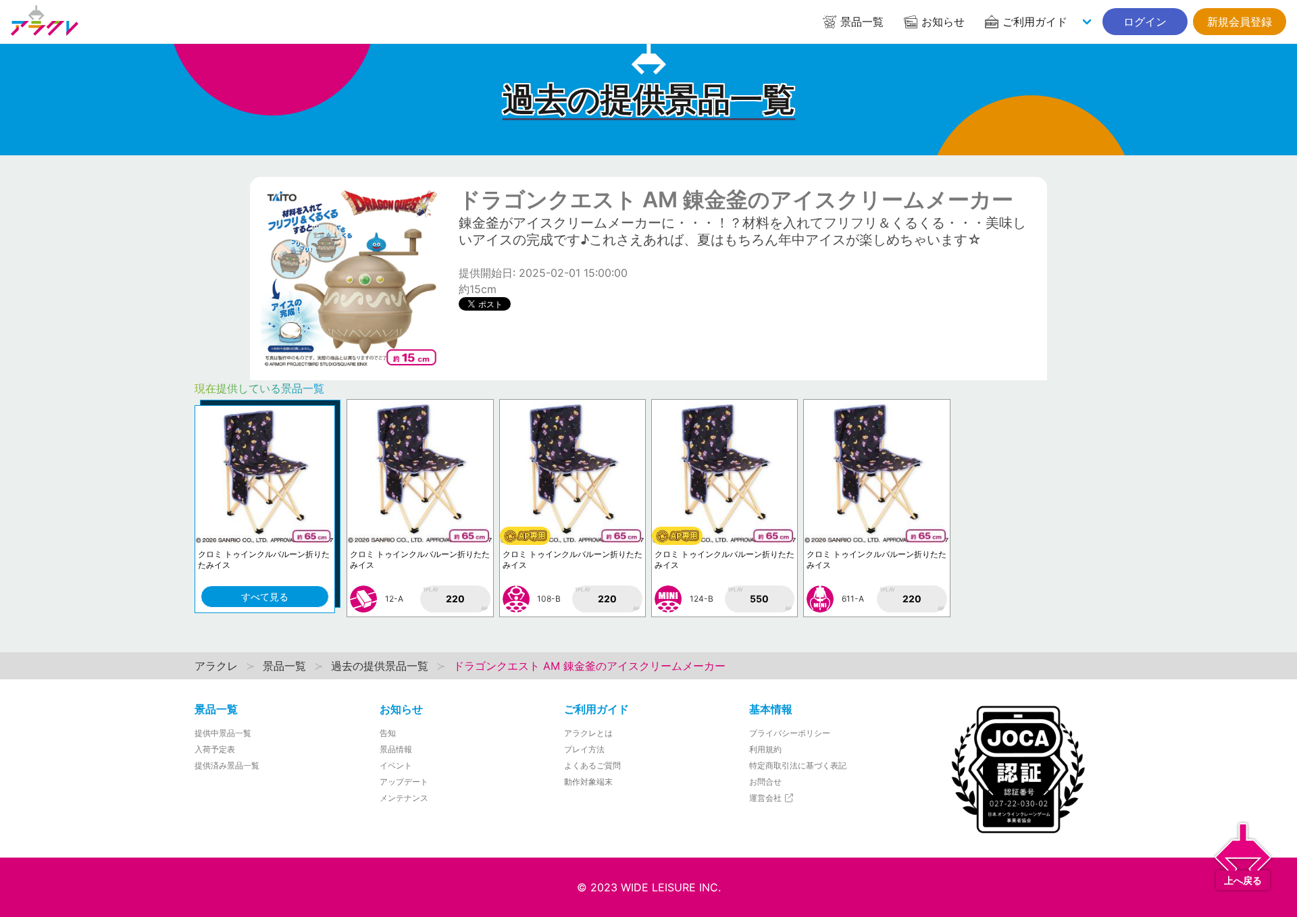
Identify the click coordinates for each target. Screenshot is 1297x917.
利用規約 (765, 749)
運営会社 (766, 798)
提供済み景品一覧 (227, 765)
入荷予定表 (215, 749)
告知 (388, 733)
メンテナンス (404, 798)
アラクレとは (588, 733)
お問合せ (765, 782)
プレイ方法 (584, 749)
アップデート (404, 782)
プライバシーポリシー (789, 733)
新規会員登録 (1239, 21)
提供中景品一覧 (223, 733)
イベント (396, 765)
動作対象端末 (588, 782)
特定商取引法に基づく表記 (797, 765)
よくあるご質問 (592, 765)
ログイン (1145, 21)
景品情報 (396, 749)
